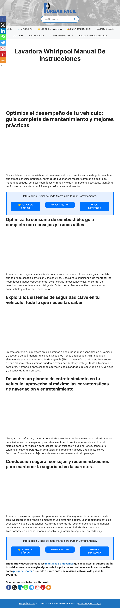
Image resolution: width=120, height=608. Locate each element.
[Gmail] (37, 587)
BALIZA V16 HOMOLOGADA (93, 35)
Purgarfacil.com (27, 603)
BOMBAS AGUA (36, 35)
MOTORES (18, 35)
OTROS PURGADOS (60, 35)
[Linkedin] (20, 587)
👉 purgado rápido (25, 206)
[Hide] (1, 66)
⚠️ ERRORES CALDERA (50, 29)
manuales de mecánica (59, 563)
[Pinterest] (43, 587)
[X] (14, 587)
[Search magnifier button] (75, 19)
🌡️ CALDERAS (25, 29)
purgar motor (59, 204)
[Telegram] (31, 587)
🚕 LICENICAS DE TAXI (79, 29)
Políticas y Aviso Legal (89, 603)
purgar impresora (94, 206)
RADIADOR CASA (105, 29)
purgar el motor (22, 571)
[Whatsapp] (25, 587)
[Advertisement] (60, 87)
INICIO (9, 29)
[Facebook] (8, 587)
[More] (48, 587)
